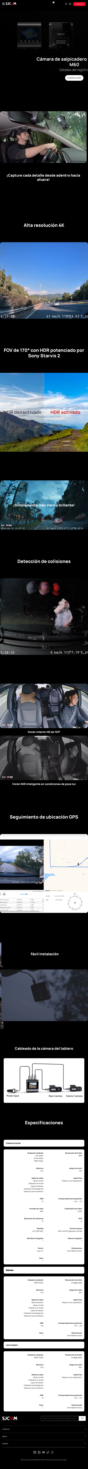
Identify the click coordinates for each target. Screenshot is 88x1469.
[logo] (11, 3)
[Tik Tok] (48, 1453)
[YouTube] (43, 1453)
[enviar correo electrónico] (82, 1418)
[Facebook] (34, 1453)
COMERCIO (79, 4)
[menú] (3, 3)
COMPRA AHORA (74, 78)
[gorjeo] (39, 1453)
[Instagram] (52, 1453)
